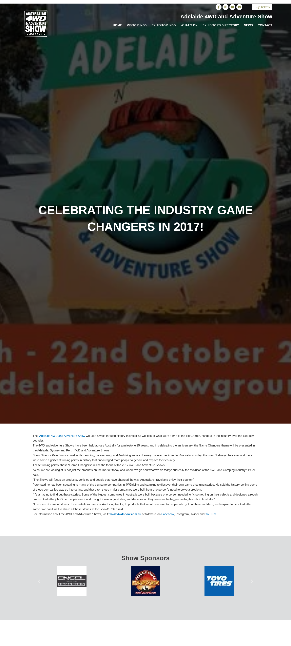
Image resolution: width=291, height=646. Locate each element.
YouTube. (211, 514)
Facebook (167, 514)
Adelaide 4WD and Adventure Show (62, 435)
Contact (265, 25)
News (248, 25)
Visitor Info (137, 25)
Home (117, 25)
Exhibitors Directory (221, 25)
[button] (39, 581)
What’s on (189, 25)
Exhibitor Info (164, 25)
